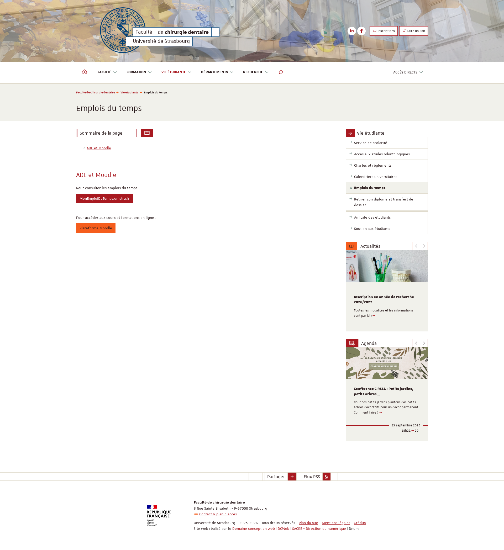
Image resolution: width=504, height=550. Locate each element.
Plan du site (308, 522)
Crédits (360, 522)
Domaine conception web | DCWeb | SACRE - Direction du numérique (289, 528)
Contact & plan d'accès (218, 514)
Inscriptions (386, 31)
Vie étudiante (129, 92)
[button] (281, 72)
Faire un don (415, 31)
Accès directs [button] (405, 72)
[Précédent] (416, 246)
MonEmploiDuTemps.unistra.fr (105, 198)
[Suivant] (424, 246)
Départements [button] (214, 72)
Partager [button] (276, 476)
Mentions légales (336, 522)
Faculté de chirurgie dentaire (95, 92)
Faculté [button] (104, 72)
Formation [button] (136, 72)
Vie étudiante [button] (173, 72)
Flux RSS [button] (312, 476)
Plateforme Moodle (96, 228)
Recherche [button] (253, 72)
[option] (387, 290)
